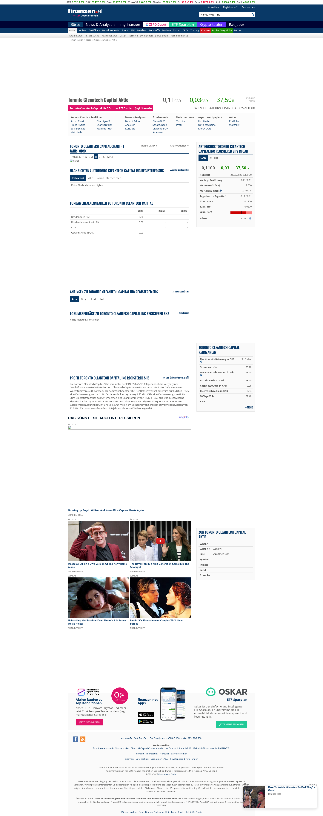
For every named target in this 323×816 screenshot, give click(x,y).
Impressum (152, 753)
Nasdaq (157, 2)
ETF (133, 30)
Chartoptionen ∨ (179, 145)
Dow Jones (159, 738)
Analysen (130, 124)
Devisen (166, 30)
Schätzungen (160, 124)
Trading (194, 30)
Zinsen (176, 30)
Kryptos (205, 30)
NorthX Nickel (122, 748)
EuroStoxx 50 (146, 738)
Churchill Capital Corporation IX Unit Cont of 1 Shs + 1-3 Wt (161, 748)
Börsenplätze (77, 128)
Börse (75, 24)
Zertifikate (94, 30)
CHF (218, 2)
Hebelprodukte (110, 30)
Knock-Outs (204, 128)
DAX (88, 2)
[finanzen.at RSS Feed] (82, 739)
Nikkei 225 (186, 738)
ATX (69, 2)
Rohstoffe (154, 30)
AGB (166, 758)
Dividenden (146, 35)
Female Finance (179, 35)
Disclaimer (156, 758)
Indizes (82, 30)
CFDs (185, 30)
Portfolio (234, 121)
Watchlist (234, 124)
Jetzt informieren (89, 722)
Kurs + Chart (77, 121)
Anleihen (142, 30)
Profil (179, 124)
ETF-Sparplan (183, 24)
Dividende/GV (160, 128)
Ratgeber (236, 24)
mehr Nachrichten (180, 170)
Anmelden (213, 7)
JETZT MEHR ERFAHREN (231, 724)
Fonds (124, 30)
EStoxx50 (133, 2)
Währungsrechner (129, 812)
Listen (123, 35)
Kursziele (130, 128)
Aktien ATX (126, 738)
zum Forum (184, 313)
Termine (133, 35)
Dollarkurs (159, 812)
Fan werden (248, 7)
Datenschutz (142, 758)
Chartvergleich (104, 124)
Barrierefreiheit (179, 753)
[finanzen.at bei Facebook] (75, 739)
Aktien (72, 30)
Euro (197, 2)
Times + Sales (77, 124)
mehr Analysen (182, 291)
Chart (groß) (103, 121)
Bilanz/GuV (159, 121)
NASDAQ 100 (173, 738)
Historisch (76, 132)
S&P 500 (197, 738)
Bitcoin (181, 812)
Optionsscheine (207, 124)
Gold (239, 2)
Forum (238, 30)
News (141, 812)
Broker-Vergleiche (222, 30)
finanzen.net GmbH (167, 774)
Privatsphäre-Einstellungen (184, 758)
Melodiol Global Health (205, 748)
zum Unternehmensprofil (177, 377)
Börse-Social (161, 35)
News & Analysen (100, 24)
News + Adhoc (133, 121)
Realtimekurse (109, 35)
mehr (250, 407)
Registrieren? (230, 7)
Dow (109, 2)
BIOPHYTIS (223, 748)
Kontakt (140, 753)
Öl (179, 2)
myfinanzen (130, 24)
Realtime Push (104, 128)
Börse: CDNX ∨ (149, 145)
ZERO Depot (157, 24)
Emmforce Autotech (103, 748)
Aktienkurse (75, 35)
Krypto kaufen (211, 24)
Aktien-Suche (92, 35)
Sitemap (129, 758)
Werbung (164, 753)
